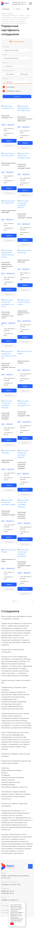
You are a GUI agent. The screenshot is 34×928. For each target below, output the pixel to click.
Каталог (10, 13)
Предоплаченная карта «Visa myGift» (8, 164)
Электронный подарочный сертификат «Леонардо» (5, 416)
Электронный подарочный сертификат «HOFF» (23, 413)
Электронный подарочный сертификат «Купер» (23, 166)
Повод (5, 54)
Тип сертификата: (8, 70)
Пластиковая (10, 74)
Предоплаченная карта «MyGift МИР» (8, 211)
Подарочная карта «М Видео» (8, 560)
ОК (12, 924)
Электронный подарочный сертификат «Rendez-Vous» (24, 564)
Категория (6, 46)
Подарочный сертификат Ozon (7, 116)
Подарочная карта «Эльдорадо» (7, 461)
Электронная (24, 74)
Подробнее (9, 145)
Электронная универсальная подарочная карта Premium (7, 265)
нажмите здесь (17, 921)
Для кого (5, 62)
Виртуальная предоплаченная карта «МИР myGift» (24, 118)
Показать (17, 96)
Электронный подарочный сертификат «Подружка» (21, 465)
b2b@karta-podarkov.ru (9, 900)
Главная (3, 13)
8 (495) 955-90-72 (7, 893)
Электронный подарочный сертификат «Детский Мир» (8, 366)
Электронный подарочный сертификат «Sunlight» (8, 513)
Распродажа (10, 87)
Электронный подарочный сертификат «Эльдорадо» (21, 515)
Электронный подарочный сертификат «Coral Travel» (7, 315)
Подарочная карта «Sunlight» (23, 362)
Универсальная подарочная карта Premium (23, 312)
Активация (5, 9)
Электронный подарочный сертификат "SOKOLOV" (24, 215)
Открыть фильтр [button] (18, 41)
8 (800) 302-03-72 (7, 891)
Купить (25, 190)
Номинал (5, 78)
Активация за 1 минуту (13, 91)
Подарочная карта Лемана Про (23, 261)
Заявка (9, 141)
